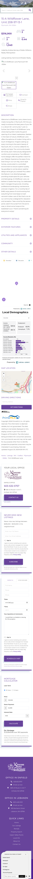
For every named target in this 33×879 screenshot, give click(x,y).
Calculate (13, 723)
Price (5, 696)
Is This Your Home (22, 580)
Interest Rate (8, 712)
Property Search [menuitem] (16, 832)
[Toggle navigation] (30, 3)
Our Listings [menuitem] (16, 826)
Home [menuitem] (16, 822)
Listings (9, 456)
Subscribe (13, 562)
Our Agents (7, 502)
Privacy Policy (17, 554)
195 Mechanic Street (18, 810)
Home (3, 456)
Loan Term (7, 685)
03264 (5, 458)
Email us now (17, 785)
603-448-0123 (18, 802)
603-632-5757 (11, 486)
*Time (6, 606)
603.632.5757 (22, 3)
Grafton (20, 456)
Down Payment (9, 704)
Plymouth (27, 456)
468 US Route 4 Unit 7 (18, 789)
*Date (6, 599)
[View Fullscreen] (3, 380)
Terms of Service (15, 666)
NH (15, 456)
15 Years (16, 690)
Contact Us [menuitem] (16, 844)
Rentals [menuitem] (16, 829)
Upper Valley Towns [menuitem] (16, 835)
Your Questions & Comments (13, 614)
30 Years (8, 690)
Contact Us (13, 497)
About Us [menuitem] (16, 841)
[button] (29, 10)
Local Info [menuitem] (16, 838)
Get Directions (16, 407)
